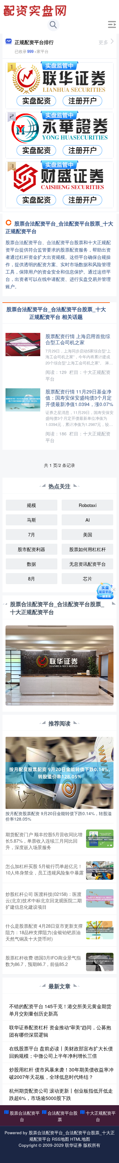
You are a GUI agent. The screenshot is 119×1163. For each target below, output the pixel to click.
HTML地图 (80, 1139)
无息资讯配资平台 (87, 564)
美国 (87, 534)
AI (87, 519)
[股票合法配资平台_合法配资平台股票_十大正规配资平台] (35, 10)
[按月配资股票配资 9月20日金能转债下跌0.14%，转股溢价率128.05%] (59, 772)
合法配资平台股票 (63, 1116)
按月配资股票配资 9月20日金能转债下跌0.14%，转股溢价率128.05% (58, 816)
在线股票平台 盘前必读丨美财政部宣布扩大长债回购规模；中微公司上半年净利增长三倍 (61, 1052)
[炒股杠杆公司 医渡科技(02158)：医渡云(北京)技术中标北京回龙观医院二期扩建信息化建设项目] (100, 900)
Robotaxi (87, 505)
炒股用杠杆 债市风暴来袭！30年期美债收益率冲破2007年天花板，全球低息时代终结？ (61, 1073)
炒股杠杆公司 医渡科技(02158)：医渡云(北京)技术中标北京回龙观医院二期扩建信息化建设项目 (43, 900)
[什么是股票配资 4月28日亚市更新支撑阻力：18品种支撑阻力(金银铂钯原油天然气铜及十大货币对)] (100, 932)
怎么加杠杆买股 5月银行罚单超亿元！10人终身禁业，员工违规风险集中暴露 (44, 869)
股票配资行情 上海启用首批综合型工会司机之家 (77, 339)
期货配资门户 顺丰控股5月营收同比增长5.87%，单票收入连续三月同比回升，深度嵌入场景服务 (43, 840)
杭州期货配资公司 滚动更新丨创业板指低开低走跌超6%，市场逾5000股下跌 (61, 1094)
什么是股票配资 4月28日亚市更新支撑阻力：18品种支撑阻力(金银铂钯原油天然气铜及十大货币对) (44, 932)
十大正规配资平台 (101, 1116)
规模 (31, 505)
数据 (31, 564)
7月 (31, 534)
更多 (103, 42)
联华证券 (73, 1145)
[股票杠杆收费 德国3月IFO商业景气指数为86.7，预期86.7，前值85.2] (100, 962)
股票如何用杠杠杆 (87, 549)
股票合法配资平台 (25, 1116)
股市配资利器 (31, 549)
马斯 (31, 519)
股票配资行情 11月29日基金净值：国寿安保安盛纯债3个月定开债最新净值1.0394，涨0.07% (79, 397)
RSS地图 (60, 1139)
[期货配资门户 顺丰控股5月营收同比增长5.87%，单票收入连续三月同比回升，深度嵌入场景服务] (100, 840)
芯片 (87, 578)
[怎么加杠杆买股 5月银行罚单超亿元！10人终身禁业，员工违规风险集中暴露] (100, 870)
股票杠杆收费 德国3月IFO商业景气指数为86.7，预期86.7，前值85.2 (43, 960)
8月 (31, 578)
